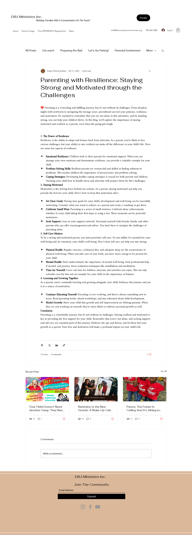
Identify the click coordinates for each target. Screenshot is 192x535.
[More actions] (150, 71)
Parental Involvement (127, 50)
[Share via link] (64, 345)
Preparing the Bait (71, 50)
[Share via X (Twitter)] (49, 345)
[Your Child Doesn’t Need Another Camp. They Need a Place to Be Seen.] (47, 389)
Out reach (48, 50)
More (149, 50)
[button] (178, 30)
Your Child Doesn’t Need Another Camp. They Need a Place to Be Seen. (46, 408)
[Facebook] (90, 507)
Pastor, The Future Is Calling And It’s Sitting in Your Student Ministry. (143, 408)
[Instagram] (83, 507)
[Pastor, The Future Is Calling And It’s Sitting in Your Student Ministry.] (144, 389)
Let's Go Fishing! (98, 50)
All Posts (31, 50)
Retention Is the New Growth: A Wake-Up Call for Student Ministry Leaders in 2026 (94, 408)
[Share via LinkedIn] (56, 345)
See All (163, 372)
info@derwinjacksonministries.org (126, 30)
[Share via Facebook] (41, 345)
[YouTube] (97, 507)
